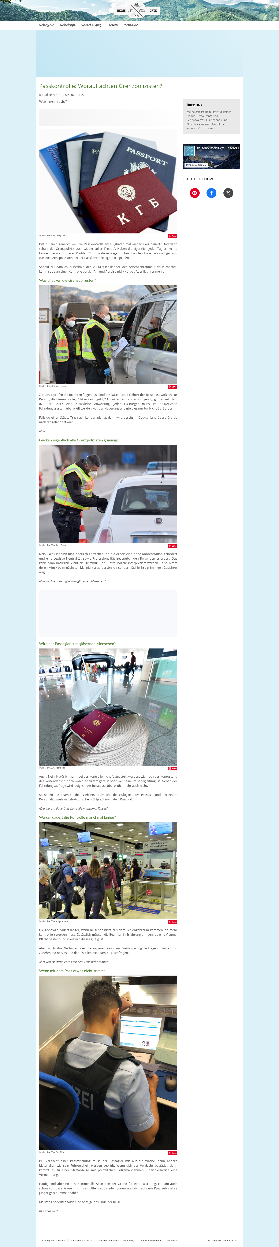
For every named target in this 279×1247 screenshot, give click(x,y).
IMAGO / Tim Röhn (56, 1152)
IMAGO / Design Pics (57, 235)
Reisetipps (67, 25)
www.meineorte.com (227, 1240)
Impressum (173, 1240)
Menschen (131, 25)
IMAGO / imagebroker (57, 921)
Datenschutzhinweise (80, 1240)
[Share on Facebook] (211, 193)
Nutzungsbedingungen (53, 1240)
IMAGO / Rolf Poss (56, 767)
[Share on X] (228, 193)
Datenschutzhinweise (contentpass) (115, 1240)
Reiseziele (46, 25)
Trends (112, 25)
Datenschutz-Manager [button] (150, 1240)
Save (174, 236)
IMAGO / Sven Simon (57, 385)
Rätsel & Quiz (91, 25)
